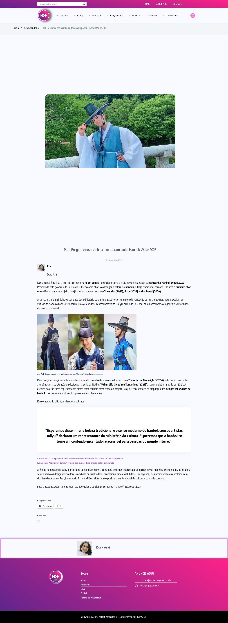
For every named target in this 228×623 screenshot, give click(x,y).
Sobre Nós (161, 3)
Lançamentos (116, 15)
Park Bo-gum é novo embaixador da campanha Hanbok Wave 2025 (110, 249)
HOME (147, 3)
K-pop (80, 15)
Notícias (153, 15)
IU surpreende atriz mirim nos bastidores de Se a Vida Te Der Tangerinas (86, 458)
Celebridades (30, 27)
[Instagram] (192, 15)
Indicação (96, 15)
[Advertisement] (114, 58)
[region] (114, 611)
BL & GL (136, 15)
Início (16, 27)
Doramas (64, 15)
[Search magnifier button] (84, 4)
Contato (177, 3)
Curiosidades (172, 15)
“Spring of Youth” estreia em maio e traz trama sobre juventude (81, 463)
